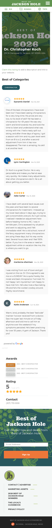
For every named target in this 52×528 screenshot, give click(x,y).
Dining (27, 9)
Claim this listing (10, 70)
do (10, 9)
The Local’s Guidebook (14, 503)
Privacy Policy (16, 509)
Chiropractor (11, 87)
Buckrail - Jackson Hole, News (29, 524)
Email (6, 440)
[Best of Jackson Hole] (26, 3)
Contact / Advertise (19, 485)
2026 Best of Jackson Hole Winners (15, 495)
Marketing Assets (18, 489)
